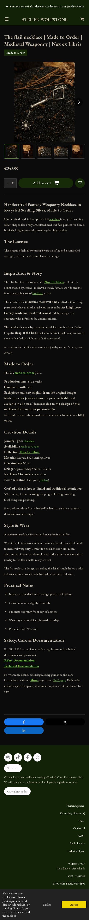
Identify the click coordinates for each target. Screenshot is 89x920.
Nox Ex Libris (29, 452)
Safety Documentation (19, 660)
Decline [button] (47, 904)
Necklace (29, 441)
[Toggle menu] (6, 19)
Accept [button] (74, 904)
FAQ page (59, 680)
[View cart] (82, 19)
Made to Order (29, 446)
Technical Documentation (21, 666)
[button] (11, 151)
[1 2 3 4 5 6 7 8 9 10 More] (10, 183)
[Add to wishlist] (80, 183)
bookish (37, 293)
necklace (54, 219)
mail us (44, 480)
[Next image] (79, 102)
